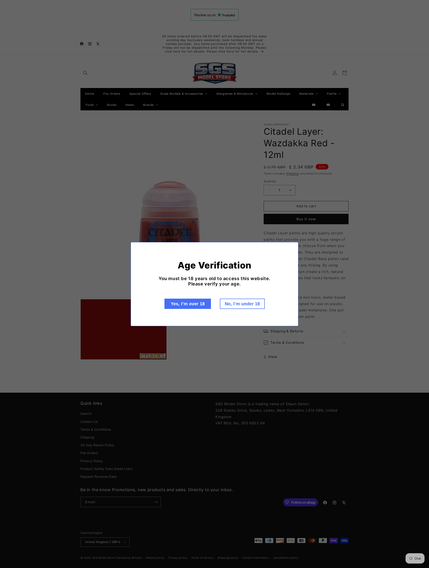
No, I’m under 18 (242, 303)
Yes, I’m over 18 (188, 303)
